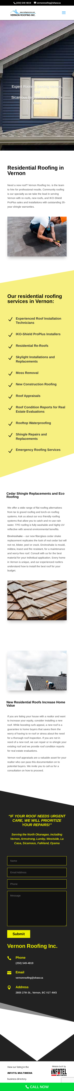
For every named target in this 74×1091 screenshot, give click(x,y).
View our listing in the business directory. (19, 1073)
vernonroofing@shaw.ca (29, 977)
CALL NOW (39, 1087)
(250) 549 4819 (23, 3)
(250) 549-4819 (24, 963)
